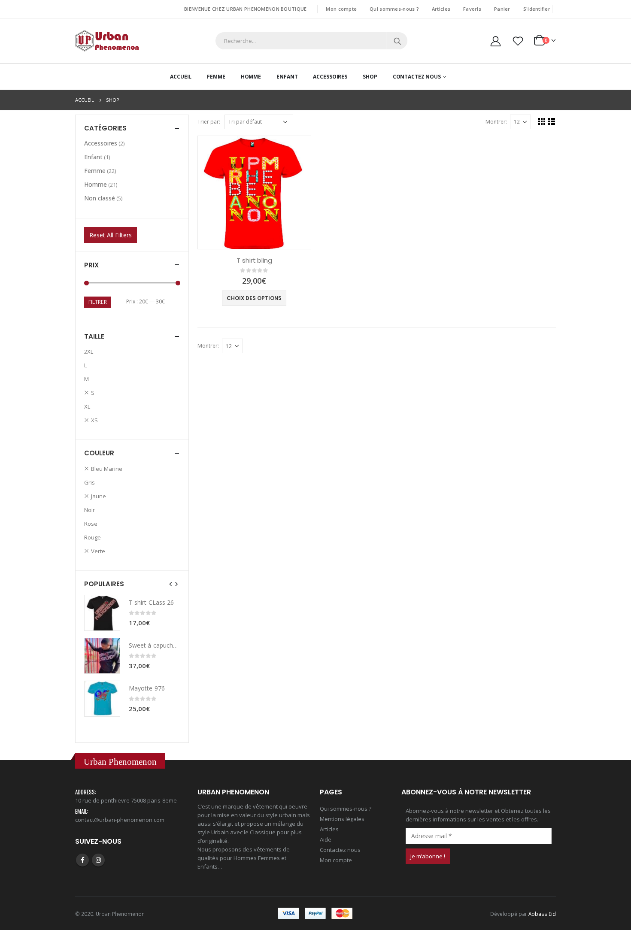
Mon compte (341, 9)
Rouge (92, 537)
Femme (216, 76)
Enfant (286, 76)
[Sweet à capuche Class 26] (102, 656)
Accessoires (330, 76)
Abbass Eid (542, 913)
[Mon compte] (495, 41)
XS (94, 420)
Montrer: (496, 121)
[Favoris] (518, 41)
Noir (89, 510)
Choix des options (254, 298)
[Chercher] (397, 40)
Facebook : (82, 860)
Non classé (99, 198)
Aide (325, 839)
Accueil (180, 76)
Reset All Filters (110, 235)
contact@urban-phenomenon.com (119, 820)
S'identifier (536, 9)
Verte (98, 551)
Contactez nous (340, 850)
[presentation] (171, 583)
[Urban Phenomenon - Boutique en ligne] (107, 40)
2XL (88, 351)
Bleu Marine (106, 469)
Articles (441, 9)
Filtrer (97, 302)
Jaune (98, 496)
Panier (502, 9)
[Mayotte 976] (102, 699)
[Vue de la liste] (552, 121)
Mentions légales (342, 819)
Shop (370, 76)
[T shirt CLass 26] (102, 613)
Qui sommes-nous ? (394, 9)
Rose (90, 523)
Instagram (98, 860)
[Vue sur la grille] (542, 121)
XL (87, 406)
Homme (251, 76)
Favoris (472, 9)
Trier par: (208, 121)
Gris (89, 482)
